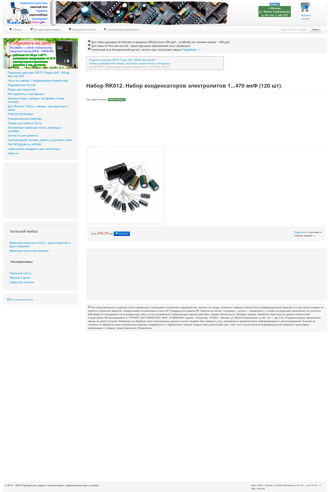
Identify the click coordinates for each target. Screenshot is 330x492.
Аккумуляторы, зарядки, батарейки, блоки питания (36, 100)
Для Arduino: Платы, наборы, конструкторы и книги (38, 108)
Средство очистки (21, 282)
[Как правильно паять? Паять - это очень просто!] (20, 299)
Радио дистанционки (22, 89)
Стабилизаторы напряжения (122, 29)
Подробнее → (191, 49)
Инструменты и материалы (26, 94)
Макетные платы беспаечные (28, 250)
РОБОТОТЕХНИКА (20, 114)
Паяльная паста (20, 273)
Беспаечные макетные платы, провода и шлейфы (35, 129)
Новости (13, 153)
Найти (315, 29)
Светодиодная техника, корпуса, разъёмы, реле (40, 140)
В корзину (123, 233)
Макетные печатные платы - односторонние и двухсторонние (40, 244)
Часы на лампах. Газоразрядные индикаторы (38, 80)
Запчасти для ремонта (23, 135)
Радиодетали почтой (83, 29)
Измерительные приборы (25, 118)
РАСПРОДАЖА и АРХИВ (24, 144)
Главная (17, 29)
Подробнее (300, 232)
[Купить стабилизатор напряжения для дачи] (40, 53)
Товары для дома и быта (24, 123)
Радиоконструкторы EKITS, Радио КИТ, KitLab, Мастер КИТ (39, 74)
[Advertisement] (41, 191)
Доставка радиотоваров (46, 29)
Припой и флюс (20, 277)
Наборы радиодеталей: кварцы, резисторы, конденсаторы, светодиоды (129, 63)
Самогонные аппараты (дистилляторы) (34, 149)
